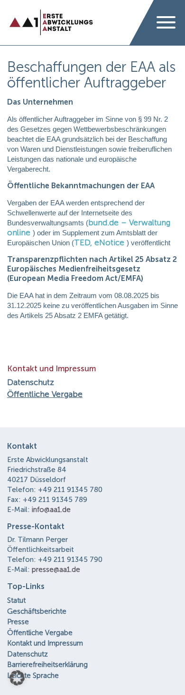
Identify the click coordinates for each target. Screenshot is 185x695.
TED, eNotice (99, 242)
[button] (17, 678)
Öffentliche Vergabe (45, 394)
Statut (16, 600)
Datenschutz (30, 382)
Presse (18, 622)
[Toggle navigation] (166, 22)
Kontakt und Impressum (45, 643)
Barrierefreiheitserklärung (47, 664)
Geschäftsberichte (36, 611)
